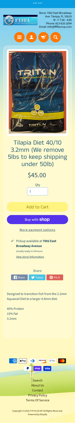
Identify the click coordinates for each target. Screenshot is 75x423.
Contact (37, 390)
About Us (37, 385)
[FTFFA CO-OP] (20, 20)
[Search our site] (55, 37)
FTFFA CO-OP (36, 410)
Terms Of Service (37, 400)
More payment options (37, 230)
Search (37, 380)
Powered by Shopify (37, 414)
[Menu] (19, 37)
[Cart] (43, 37)
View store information (30, 257)
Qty (37, 185)
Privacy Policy (37, 395)
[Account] (31, 37)
